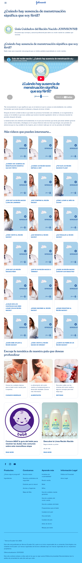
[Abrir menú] (13, 2)
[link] (16, 148)
